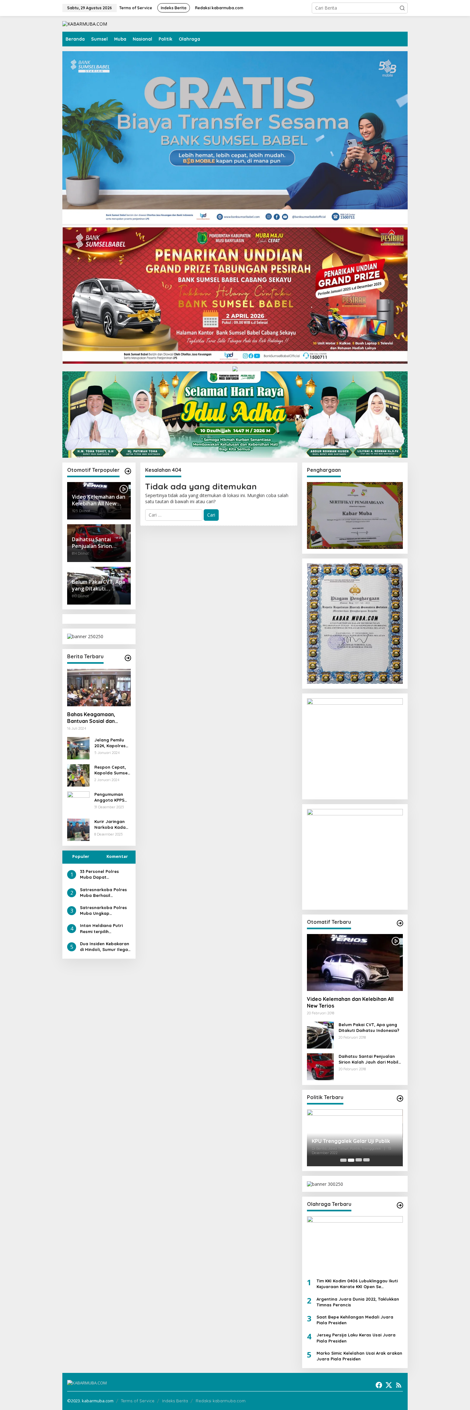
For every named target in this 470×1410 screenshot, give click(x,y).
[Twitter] (389, 1385)
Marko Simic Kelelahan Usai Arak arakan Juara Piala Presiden (359, 1356)
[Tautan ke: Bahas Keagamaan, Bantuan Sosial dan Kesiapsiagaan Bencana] (99, 688)
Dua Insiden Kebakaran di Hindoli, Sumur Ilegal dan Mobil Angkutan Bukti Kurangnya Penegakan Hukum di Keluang (104, 946)
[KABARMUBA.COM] (84, 23)
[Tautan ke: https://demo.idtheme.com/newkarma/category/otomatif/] (128, 471)
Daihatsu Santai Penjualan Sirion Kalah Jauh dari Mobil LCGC (368, 1059)
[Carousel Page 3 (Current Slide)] (359, 1160)
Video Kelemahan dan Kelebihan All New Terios (350, 1002)
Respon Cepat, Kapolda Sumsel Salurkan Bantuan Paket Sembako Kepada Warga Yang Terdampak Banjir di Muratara (112, 770)
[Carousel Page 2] (351, 1160)
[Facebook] (379, 1385)
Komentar (117, 856)
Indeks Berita (175, 1400)
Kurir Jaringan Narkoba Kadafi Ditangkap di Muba (111, 824)
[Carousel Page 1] (343, 1160)
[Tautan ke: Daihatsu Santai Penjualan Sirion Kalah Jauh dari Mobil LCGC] (320, 1066)
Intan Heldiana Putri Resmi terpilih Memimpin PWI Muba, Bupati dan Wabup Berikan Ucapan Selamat (102, 928)
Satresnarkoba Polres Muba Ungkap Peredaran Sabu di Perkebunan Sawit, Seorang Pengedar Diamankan (103, 910)
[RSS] (399, 1385)
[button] (402, 8)
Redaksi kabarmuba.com (221, 1400)
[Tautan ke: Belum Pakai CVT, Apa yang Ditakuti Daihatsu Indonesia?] (320, 1035)
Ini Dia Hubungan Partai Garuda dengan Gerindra (350, 1142)
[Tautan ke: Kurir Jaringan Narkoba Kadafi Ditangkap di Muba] (78, 829)
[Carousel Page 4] (366, 1160)
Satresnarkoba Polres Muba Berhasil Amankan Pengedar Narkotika (103, 892)
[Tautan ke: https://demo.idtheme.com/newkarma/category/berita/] (128, 658)
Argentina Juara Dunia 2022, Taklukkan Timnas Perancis (358, 1301)
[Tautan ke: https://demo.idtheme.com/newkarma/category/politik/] (400, 1098)
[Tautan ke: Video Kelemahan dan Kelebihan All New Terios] (355, 962)
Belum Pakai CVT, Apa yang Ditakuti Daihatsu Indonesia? (369, 1027)
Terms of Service (137, 1400)
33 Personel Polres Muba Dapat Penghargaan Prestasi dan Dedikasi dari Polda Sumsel (104, 874)
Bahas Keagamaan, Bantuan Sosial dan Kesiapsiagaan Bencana (97, 718)
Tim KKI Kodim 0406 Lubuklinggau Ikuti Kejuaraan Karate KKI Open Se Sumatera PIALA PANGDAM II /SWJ (357, 1283)
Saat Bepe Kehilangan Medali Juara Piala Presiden (355, 1319)
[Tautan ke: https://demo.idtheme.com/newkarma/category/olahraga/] (400, 1205)
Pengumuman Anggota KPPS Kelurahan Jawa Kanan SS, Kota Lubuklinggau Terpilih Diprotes (112, 797)
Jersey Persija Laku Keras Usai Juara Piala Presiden (356, 1337)
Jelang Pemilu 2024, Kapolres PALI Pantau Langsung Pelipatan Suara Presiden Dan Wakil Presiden (111, 743)
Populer (80, 856)
